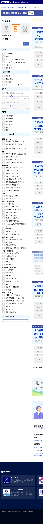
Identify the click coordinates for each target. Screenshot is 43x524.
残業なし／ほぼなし (13, 168)
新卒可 (8, 262)
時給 (14, 102)
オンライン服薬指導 (13, 287)
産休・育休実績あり (13, 239)
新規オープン (11, 231)
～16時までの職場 (12, 170)
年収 (14, 93)
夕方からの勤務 (12, 185)
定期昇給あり (11, 159)
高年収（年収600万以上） (15, 154)
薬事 (8, 130)
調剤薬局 (9, 53)
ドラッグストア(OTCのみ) (15, 62)
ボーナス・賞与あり (13, 162)
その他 (8, 68)
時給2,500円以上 (12, 157)
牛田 (35, 428)
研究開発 (9, 121)
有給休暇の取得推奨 (13, 221)
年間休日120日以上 (13, 209)
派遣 (8, 82)
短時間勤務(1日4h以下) (14, 179)
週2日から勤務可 (12, 215)
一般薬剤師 (10, 116)
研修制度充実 (11, 245)
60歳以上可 (10, 256)
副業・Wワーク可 (12, 253)
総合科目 (9, 273)
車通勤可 (9, 198)
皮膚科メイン (11, 278)
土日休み (9, 204)
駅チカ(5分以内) (12, 196)
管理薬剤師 (10, 119)
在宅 (8, 290)
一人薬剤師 (10, 270)
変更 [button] (25, 44)
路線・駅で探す (22, 7)
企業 (8, 65)
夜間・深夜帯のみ (12, 188)
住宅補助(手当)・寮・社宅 (15, 248)
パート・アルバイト (13, 85)
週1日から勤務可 (12, 212)
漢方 (8, 284)
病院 (8, 56)
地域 (6, 31)
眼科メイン (10, 275)
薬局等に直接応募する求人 (15, 141)
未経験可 (9, 264)
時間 (25, 31)
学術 (8, 127)
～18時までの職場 (12, 176)
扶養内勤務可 (11, 312)
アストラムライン (35, 7)
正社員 (8, 76)
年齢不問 (9, 259)
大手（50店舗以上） (13, 234)
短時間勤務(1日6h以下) (14, 182)
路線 (16, 31)
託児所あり (10, 242)
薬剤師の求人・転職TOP (8, 7)
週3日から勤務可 (12, 218)
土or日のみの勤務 (12, 190)
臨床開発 (9, 124)
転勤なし (9, 228)
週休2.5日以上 (11, 207)
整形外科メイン (12, 281)
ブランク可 (10, 309)
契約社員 (9, 79)
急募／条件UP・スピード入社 (16, 149)
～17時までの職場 (12, 173)
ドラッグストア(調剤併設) (15, 59)
